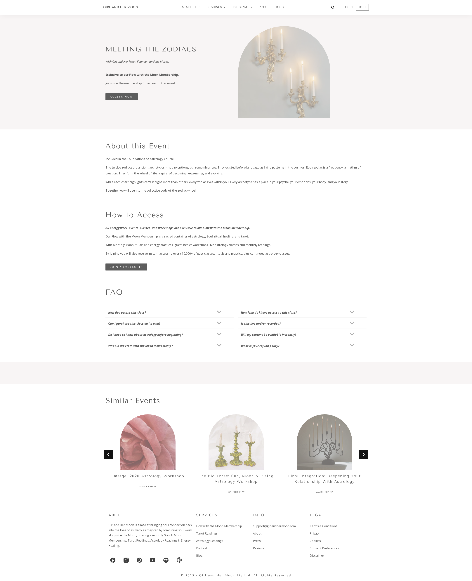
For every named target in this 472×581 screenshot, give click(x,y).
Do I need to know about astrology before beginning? (145, 335)
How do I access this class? (127, 313)
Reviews (258, 548)
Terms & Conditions (323, 526)
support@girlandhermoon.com (274, 526)
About (264, 7)
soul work (185, 530)
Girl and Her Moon (120, 7)
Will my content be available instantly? (268, 335)
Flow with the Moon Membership (219, 526)
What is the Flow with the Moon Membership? (140, 346)
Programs (241, 7)
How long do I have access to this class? (269, 313)
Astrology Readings (163, 540)
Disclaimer (317, 556)
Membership (191, 7)
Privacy (315, 533)
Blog (280, 7)
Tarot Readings (138, 540)
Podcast (201, 548)
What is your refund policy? (260, 346)
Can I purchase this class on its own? (134, 324)
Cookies (315, 541)
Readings (215, 7)
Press (257, 541)
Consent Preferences (324, 548)
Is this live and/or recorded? (261, 324)
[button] (169, 312)
